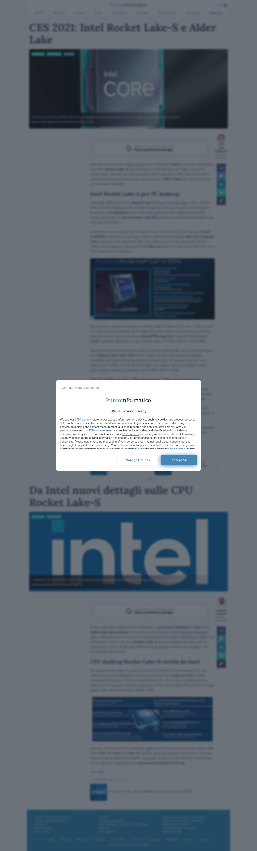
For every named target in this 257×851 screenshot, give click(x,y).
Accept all (179, 460)
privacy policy (178, 448)
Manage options (138, 460)
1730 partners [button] (83, 419)
